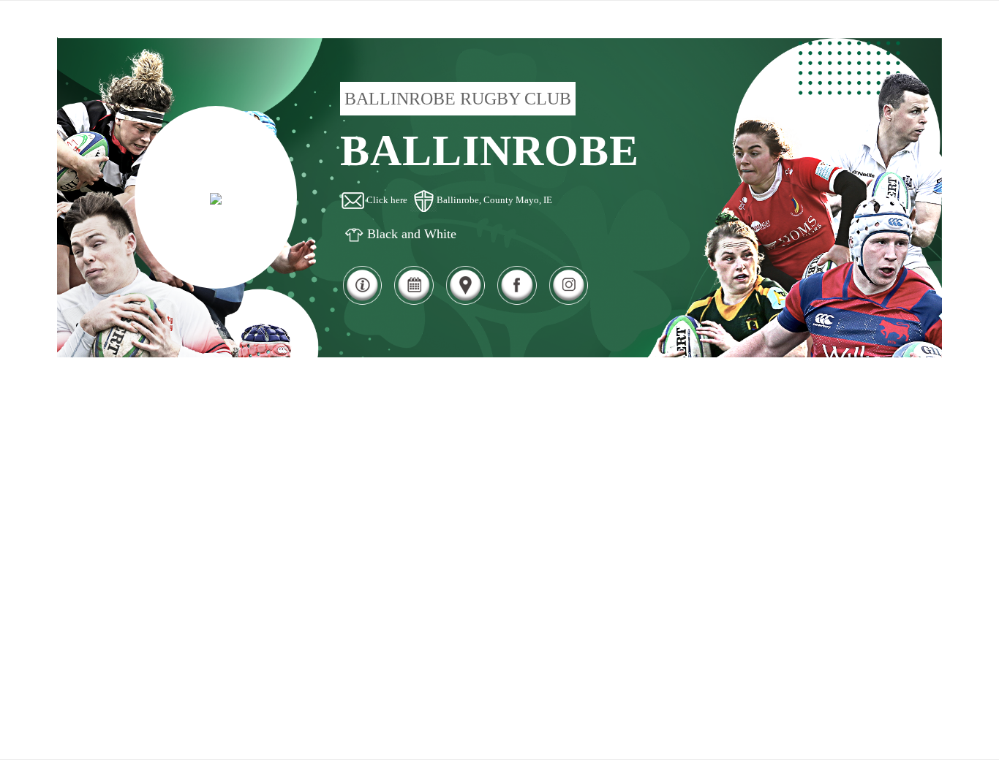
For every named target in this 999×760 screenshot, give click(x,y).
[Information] (362, 303)
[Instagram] (568, 303)
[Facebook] (516, 303)
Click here (386, 199)
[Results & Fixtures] (413, 303)
